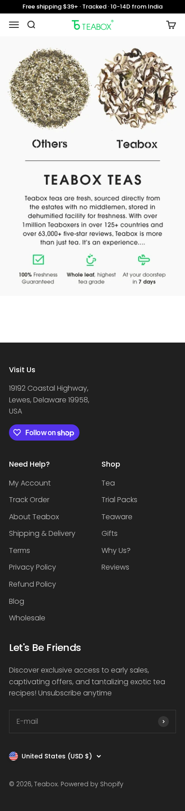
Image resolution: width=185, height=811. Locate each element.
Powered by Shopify (92, 784)
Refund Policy (32, 584)
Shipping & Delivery (42, 533)
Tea (108, 483)
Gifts (109, 533)
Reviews (115, 567)
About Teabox (34, 517)
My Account (30, 483)
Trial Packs (119, 500)
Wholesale (27, 618)
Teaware (116, 517)
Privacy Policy (32, 567)
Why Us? (116, 550)
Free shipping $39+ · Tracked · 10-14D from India (92, 6)
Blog (16, 601)
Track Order (29, 500)
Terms (19, 550)
